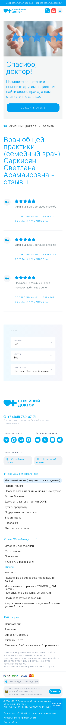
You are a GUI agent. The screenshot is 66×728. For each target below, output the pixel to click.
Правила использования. (47, 3)
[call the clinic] (47, 10)
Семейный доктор (15, 461)
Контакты (10, 572)
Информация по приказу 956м (20, 718)
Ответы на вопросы (17, 528)
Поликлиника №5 (27, 216)
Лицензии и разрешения (19, 561)
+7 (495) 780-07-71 (21, 417)
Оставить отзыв (33, 108)
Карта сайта (10, 722)
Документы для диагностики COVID (26, 501)
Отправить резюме (16, 634)
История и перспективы (19, 546)
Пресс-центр (13, 556)
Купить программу (16, 507)
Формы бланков (14, 496)
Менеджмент (13, 551)
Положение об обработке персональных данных (30, 713)
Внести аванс (13, 517)
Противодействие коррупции (23, 598)
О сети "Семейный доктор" (20, 539)
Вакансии (10, 629)
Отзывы (9, 567)
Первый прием (14, 485)
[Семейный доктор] (15, 10)
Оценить (55, 691)
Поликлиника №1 (27, 297)
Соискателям (13, 624)
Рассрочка (11, 523)
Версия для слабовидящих (24, 681)
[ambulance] (53, 10)
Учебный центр (14, 640)
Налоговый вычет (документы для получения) (32, 480)
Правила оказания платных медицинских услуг (33, 491)
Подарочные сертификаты (21, 512)
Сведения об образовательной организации (32, 645)
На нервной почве (46, 461)
